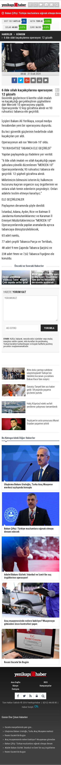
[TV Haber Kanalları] (35, 4)
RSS (46, 682)
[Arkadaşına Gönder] (33, 80)
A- (57, 94)
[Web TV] (41, 4)
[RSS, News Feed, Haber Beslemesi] (30, 696)
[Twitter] (20, 80)
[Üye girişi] (37, 696)
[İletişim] (51, 4)
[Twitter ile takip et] (24, 696)
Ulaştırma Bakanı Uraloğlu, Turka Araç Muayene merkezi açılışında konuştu (27, 731)
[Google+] (27, 80)
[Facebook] (14, 80)
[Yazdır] (39, 80)
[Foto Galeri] (46, 4)
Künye (15, 685)
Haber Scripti (27, 707)
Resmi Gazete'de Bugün (15, 735)
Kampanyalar (46, 685)
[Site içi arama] (56, 4)
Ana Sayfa (15, 682)
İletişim (15, 689)
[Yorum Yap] (45, 80)
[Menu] (30, 4)
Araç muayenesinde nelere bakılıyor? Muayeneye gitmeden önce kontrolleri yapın (28, 740)
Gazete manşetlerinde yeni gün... (19, 727)
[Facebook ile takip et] (18, 696)
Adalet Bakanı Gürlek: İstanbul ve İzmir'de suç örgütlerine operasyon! (28, 748)
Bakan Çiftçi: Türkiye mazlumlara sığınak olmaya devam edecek (27, 744)
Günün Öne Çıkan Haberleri (15, 717)
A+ (57, 90)
